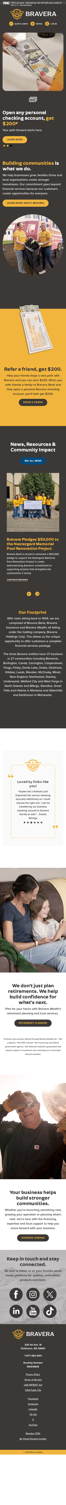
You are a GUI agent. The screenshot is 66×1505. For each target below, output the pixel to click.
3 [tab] (11, 155)
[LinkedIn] (16, 1324)
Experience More (18, 148)
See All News (33, 470)
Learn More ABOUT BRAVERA (25, 212)
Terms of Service (33, 1392)
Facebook (45, 1412)
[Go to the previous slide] (29, 603)
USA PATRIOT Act (33, 1398)
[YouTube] (33, 1324)
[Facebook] (16, 1307)
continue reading (17, 588)
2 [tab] (7, 155)
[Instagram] (33, 1307)
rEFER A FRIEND (33, 411)
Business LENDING (33, 1250)
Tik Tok (46, 1427)
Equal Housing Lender (35, 1452)
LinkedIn (46, 1422)
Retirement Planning (33, 1036)
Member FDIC (33, 1446)
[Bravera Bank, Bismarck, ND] (33, 14)
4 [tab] (35, 835)
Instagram (45, 1417)
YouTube (46, 1438)
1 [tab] (4, 155)
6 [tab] (41, 835)
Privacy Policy (44, 1387)
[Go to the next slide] (37, 603)
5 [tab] (38, 835)
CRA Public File (44, 1403)
